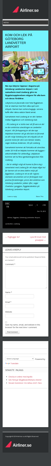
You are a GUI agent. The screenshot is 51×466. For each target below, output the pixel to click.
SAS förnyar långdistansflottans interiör (25, 380)
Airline (9, 217)
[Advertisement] (24, 407)
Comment (10, 264)
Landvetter (9, 224)
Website (8, 312)
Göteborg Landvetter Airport (30, 217)
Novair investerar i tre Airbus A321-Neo (25, 383)
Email (8, 302)
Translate (14, 363)
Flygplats (16, 217)
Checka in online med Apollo (20, 376)
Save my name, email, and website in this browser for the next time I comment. (22, 326)
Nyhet (31, 205)
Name (8, 292)
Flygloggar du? (12, 237)
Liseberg (17, 224)
